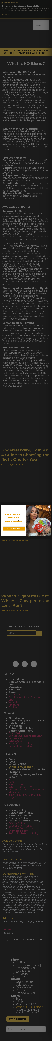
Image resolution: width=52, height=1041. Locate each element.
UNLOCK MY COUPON (13, 529)
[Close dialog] (49, 507)
